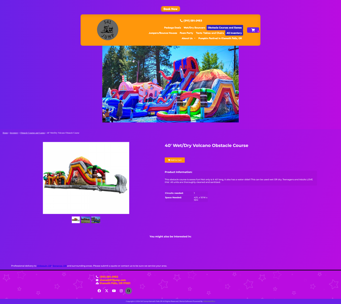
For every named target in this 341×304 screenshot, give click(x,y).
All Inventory (234, 32)
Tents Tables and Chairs (210, 32)
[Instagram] (121, 290)
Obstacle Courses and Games (225, 27)
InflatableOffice (209, 301)
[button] (170, 9)
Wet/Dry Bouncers (194, 27)
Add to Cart (176, 160)
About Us (187, 38)
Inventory (14, 133)
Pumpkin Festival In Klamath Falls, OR (220, 38)
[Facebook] (99, 290)
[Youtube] (114, 290)
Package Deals (172, 27)
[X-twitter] (106, 290)
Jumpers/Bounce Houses (163, 32)
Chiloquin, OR (44, 266)
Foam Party (186, 32)
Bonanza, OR (60, 266)
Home (5, 133)
